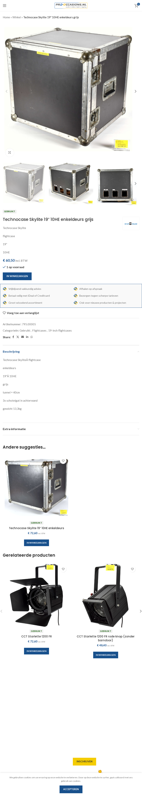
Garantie (78, 710)
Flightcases (39, 330)
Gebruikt (25, 330)
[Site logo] (71, 5)
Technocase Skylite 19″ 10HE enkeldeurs (36, 528)
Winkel (16, 17)
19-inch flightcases (60, 330)
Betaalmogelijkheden (87, 704)
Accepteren (71, 789)
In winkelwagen (17, 276)
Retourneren (81, 717)
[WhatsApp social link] (31, 337)
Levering (78, 684)
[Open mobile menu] (4, 5)
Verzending (80, 697)
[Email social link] (22, 337)
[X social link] (17, 337)
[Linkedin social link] (27, 337)
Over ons (78, 677)
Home (6, 17)
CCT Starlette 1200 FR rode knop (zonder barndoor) (106, 638)
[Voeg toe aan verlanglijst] (63, 460)
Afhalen (78, 690)
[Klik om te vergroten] (10, 152)
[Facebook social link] (13, 337)
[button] (6, 91)
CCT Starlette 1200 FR (36, 636)
